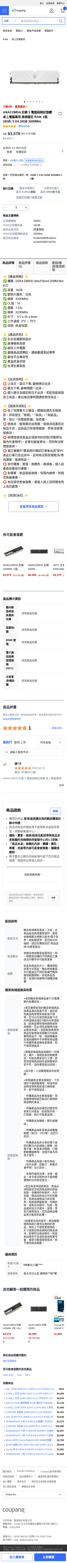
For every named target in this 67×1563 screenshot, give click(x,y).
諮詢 (55, 811)
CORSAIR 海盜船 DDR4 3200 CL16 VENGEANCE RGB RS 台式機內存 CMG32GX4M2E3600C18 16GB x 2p (31, 1412)
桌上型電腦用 (18, 39)
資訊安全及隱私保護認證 (43, 1481)
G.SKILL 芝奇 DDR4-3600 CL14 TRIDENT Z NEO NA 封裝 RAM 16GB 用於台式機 (31, 1398)
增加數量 (6, 207)
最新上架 (20, 742)
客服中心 (61, 3)
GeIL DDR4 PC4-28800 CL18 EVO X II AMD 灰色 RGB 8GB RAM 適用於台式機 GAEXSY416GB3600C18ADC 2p (31, 1417)
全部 (6, 21)
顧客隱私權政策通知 (48, 1476)
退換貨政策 (8, 1476)
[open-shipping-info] (32, 152)
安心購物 (7, 1481)
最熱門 (7, 742)
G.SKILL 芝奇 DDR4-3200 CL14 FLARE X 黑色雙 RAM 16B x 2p (31, 1407)
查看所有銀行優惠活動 (29, 197)
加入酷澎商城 (9, 1486)
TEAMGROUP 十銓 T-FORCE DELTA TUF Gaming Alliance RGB (31, 1454)
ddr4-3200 (8, 1375)
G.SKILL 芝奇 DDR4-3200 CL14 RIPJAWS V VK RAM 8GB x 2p (31, 1393)
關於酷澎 (7, 1471)
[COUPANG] (14, 1511)
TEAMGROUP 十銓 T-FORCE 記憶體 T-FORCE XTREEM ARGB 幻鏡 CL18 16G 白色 (31, 1421)
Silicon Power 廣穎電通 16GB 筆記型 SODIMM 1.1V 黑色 (31, 1403)
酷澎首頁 (7, 31)
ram (19, 1375)
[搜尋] (61, 21)
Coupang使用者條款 (51, 1471)
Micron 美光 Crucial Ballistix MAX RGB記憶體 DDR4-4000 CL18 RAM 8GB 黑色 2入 (31, 1440)
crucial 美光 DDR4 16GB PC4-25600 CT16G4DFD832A (31, 1449)
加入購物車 (16, 1557)
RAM (5, 39)
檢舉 (53, 898)
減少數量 (26, 207)
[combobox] (51, 742)
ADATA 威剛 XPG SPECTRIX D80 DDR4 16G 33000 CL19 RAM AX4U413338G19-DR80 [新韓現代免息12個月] (31, 1445)
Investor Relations (26, 1471)
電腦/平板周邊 (34, 31)
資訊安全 (21, 1481)
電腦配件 (48, 31)
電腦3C (19, 31)
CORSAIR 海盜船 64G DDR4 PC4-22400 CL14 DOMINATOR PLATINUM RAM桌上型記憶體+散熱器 (30, 1426)
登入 (42, 3)
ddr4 (27, 1375)
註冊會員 (50, 3)
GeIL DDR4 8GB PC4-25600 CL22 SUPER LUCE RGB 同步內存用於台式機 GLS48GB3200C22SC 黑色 (32, 1389)
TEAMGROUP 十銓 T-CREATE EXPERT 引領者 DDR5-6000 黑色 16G (31, 1435)
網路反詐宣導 (28, 1486)
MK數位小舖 (26, 160)
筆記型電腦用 (9, 1361)
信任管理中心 (26, 1476)
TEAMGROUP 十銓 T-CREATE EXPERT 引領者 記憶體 (31, 1431)
